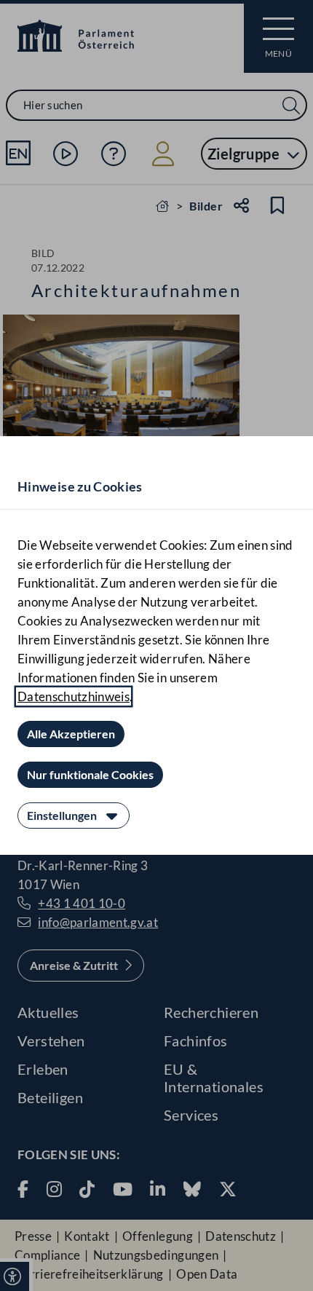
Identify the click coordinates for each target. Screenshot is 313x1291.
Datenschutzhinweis (73, 696)
